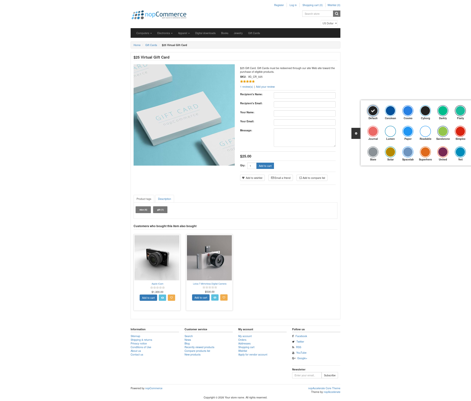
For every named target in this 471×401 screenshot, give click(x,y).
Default (373, 118)
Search (189, 336)
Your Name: (247, 112)
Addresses (244, 343)
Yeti (460, 159)
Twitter (300, 341)
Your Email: (247, 121)
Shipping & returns (141, 340)
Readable (425, 139)
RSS (298, 347)
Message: (246, 130)
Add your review (265, 86)
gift (160, 209)
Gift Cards (254, 33)
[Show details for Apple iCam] (157, 257)
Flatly (460, 118)
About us (136, 351)
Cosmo (408, 118)
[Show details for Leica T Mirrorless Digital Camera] (209, 257)
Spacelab (408, 159)
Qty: (242, 165)
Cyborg (425, 118)
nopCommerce (153, 388)
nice (143, 209)
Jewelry (238, 33)
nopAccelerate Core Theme (324, 388)
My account (245, 336)
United (443, 159)
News (188, 340)
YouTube (301, 352)
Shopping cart (246, 347)
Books (224, 33)
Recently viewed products (199, 347)
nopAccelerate (332, 392)
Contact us (137, 354)
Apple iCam (157, 283)
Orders (242, 340)
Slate (373, 159)
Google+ (302, 358)
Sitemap (135, 336)
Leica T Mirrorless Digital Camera (209, 283)
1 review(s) (246, 86)
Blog (187, 343)
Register (279, 5)
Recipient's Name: (251, 94)
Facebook (301, 336)
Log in (293, 5)
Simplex (460, 139)
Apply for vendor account (252, 354)
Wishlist (242, 351)
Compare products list (197, 351)
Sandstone (443, 139)
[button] (144, 33)
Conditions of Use (141, 347)
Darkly (443, 118)
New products (193, 354)
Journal (373, 139)
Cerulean (390, 118)
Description (164, 199)
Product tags (144, 199)
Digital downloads (205, 33)
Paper (408, 139)
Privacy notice (139, 343)
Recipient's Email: (251, 103)
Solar (390, 159)
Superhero (425, 159)
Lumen (390, 139)
